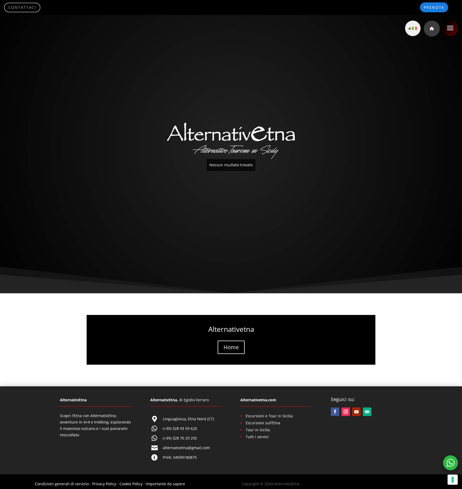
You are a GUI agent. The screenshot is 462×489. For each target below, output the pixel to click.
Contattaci (22, 7)
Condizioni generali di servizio (62, 483)
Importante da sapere (165, 483)
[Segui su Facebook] (335, 411)
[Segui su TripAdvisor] (367, 411)
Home (231, 347)
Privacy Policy (104, 483)
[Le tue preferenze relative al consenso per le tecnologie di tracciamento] (453, 480)
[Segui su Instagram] (345, 411)
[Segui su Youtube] (356, 411)
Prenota (434, 7)
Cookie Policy (131, 483)
